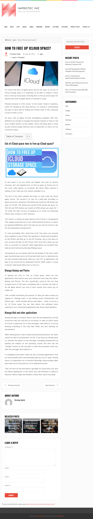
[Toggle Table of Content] (26, 137)
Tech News (64, 27)
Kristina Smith (15, 54)
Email (7, 477)
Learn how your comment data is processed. (41, 504)
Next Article (50, 385)
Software (56, 27)
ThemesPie (39, 516)
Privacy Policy (75, 27)
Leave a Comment (18, 57)
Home (5, 27)
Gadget (24, 27)
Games (31, 27)
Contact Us (86, 27)
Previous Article (14, 385)
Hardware (39, 27)
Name (7, 468)
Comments (9, 447)
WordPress (60, 516)
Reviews (47, 27)
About (12, 27)
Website (8, 485)
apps (18, 27)
